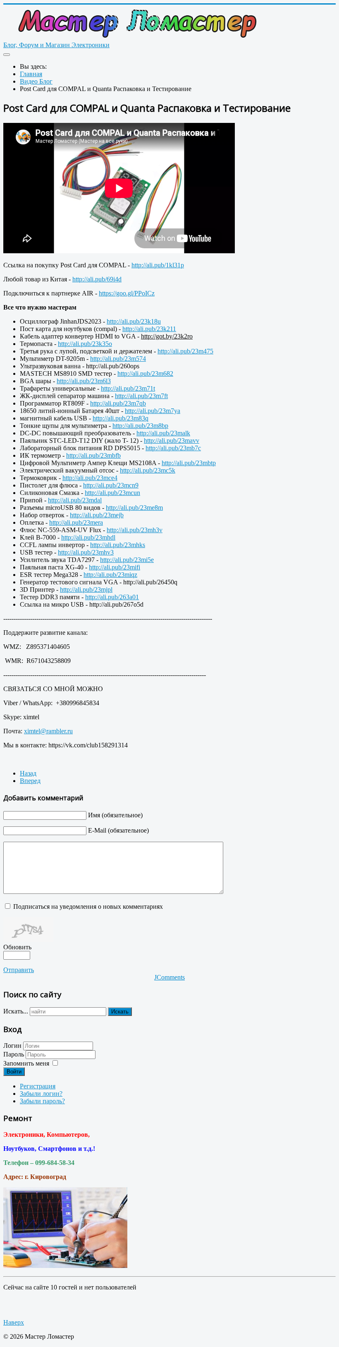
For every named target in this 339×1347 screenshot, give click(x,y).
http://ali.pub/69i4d (97, 279)
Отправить (18, 969)
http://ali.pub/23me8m (134, 507)
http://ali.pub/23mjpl (86, 589)
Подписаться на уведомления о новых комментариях (88, 906)
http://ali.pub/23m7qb (118, 403)
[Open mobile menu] (6, 54)
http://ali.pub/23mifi (114, 567)
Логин (12, 1045)
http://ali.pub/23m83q (120, 418)
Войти (14, 1071)
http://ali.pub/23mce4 (89, 477)
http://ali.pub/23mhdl (88, 537)
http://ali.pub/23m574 (118, 358)
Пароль (14, 1054)
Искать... (15, 1011)
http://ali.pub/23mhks (117, 544)
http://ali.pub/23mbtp (189, 462)
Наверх (13, 1322)
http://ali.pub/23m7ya (152, 410)
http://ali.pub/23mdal (75, 500)
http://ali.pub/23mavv (171, 440)
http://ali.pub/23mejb (97, 515)
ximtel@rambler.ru (48, 731)
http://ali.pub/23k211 (149, 328)
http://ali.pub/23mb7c (173, 447)
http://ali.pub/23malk (163, 433)
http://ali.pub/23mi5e (127, 559)
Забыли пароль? (42, 1100)
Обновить (17, 947)
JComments (169, 977)
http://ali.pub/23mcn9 (110, 485)
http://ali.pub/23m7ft (141, 395)
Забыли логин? (41, 1093)
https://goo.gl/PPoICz (127, 293)
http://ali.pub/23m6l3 (84, 380)
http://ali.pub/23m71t (128, 388)
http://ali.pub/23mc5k (147, 470)
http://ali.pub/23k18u (134, 321)
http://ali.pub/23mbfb (93, 455)
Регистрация (37, 1086)
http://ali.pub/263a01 (112, 596)
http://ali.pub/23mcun (112, 492)
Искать (120, 1011)
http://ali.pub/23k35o (85, 343)
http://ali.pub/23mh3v (134, 529)
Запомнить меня (26, 1063)
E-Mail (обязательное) (118, 830)
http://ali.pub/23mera (76, 522)
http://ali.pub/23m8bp (140, 425)
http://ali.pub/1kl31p (157, 265)
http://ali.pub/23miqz (110, 574)
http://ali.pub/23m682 (145, 373)
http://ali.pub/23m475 (185, 351)
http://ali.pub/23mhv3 (86, 552)
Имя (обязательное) (115, 815)
